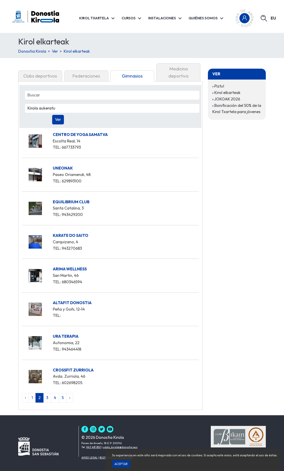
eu (273, 18)
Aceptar (121, 464)
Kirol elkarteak (77, 51)
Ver (55, 51)
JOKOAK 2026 (227, 99)
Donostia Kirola (32, 51)
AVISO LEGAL (89, 457)
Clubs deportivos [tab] (40, 76)
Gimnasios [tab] (132, 76)
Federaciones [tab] (86, 76)
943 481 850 (93, 447)
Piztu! (219, 86)
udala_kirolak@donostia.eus (120, 447)
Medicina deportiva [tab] (178, 72)
